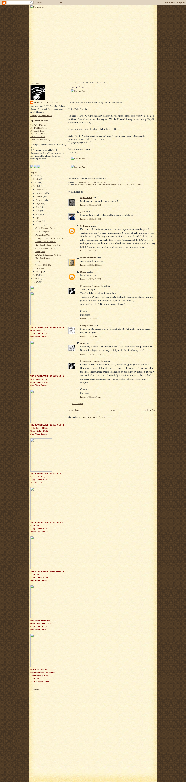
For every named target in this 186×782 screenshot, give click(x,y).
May (38, 214)
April (38, 217)
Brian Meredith (88, 257)
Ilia (82, 343)
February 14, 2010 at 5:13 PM (90, 354)
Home (112, 410)
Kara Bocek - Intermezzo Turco (48, 245)
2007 (35, 282)
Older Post (150, 410)
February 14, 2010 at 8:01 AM (90, 336)
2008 (35, 278)
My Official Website (38, 125)
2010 (35, 186)
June (38, 210)
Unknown (85, 225)
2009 (35, 275)
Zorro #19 (39, 268)
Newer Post (73, 410)
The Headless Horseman (45, 241)
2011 (35, 182)
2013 (35, 175)
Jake (82, 211)
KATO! (38, 261)
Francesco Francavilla (48, 102)
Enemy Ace (40, 251)
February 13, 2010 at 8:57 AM (90, 319)
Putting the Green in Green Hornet (49, 238)
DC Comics (79, 184)
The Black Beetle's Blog (40, 139)
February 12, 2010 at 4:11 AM (90, 251)
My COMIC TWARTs (39, 133)
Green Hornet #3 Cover (45, 228)
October (39, 196)
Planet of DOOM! (42, 234)
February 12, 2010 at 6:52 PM (90, 279)
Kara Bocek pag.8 (42, 258)
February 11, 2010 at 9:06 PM (90, 219)
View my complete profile (41, 115)
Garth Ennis (123, 184)
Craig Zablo (86, 325)
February (40, 224)
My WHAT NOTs (37, 136)
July (38, 207)
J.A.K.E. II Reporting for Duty (48, 254)
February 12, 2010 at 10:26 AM (91, 265)
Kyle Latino (86, 197)
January (39, 271)
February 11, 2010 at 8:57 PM (90, 205)
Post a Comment (77, 403)
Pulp (132, 184)
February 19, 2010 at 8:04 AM (90, 397)
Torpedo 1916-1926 (43, 264)
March (39, 221)
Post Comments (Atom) (93, 417)
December (40, 189)
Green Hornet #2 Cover (45, 248)
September (40, 200)
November (40, 193)
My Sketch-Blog (37, 130)
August (39, 203)
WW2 (139, 184)
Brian (83, 271)
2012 (35, 178)
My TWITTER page (38, 127)
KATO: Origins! (42, 231)
